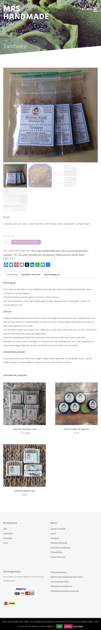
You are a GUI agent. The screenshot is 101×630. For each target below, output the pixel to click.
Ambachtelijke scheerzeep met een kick (64, 591)
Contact (53, 533)
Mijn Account (7, 538)
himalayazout (48, 254)
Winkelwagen (8, 533)
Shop (5, 528)
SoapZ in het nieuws (57, 557)
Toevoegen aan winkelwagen (26, 242)
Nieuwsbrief (54, 538)
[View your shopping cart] (87, 8)
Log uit (5, 543)
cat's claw (22, 254)
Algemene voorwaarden (58, 543)
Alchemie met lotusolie (58, 572)
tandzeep (7, 254)
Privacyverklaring (56, 552)
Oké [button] (59, 626)
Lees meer (78, 626)
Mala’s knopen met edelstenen (61, 586)
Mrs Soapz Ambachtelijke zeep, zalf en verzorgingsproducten (59, 250)
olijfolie (74, 254)
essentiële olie (34, 254)
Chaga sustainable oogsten (59, 581)
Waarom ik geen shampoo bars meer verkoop (66, 577)
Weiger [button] (68, 626)
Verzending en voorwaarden (60, 547)
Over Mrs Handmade (57, 528)
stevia (81, 254)
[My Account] (82, 9)
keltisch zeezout (62, 254)
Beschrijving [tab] (12, 274)
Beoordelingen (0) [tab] (51, 274)
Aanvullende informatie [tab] (31, 274)
